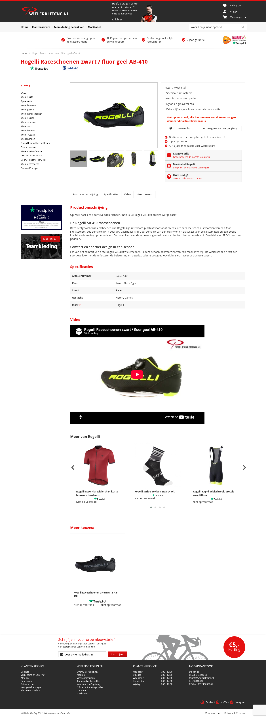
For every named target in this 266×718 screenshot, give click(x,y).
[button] (151, 507)
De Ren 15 (194, 671)
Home (24, 53)
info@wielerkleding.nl (203, 677)
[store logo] (66, 11)
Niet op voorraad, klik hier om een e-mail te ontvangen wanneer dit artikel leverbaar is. (201, 119)
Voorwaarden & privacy (88, 684)
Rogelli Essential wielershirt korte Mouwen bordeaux (97, 493)
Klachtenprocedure (30, 690)
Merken (81, 674)
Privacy (228, 713)
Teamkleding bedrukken (89, 681)
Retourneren (27, 684)
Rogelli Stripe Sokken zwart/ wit (154, 491)
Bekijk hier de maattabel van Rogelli (191, 167)
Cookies (240, 713)
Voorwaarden (213, 713)
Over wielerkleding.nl (87, 671)
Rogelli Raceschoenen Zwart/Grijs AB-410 (96, 594)
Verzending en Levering (33, 674)
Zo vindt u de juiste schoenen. (188, 178)
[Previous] (154, 158)
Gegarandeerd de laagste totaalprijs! (191, 156)
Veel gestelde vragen (31, 687)
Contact (25, 671)
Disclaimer (82, 693)
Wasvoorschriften (86, 677)
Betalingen (26, 681)
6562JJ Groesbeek (198, 674)
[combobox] (218, 27)
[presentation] (73, 467)
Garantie (81, 690)
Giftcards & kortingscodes (90, 687)
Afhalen (25, 677)
